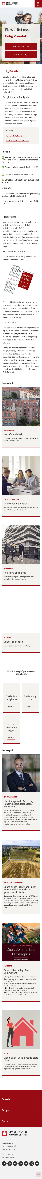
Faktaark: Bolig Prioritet (14, 136)
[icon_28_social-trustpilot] (26, 1163)
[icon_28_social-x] (31, 1163)
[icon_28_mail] (20, 1163)
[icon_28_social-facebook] (4, 1163)
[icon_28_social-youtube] (37, 1163)
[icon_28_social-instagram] (9, 1163)
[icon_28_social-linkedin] (15, 1163)
